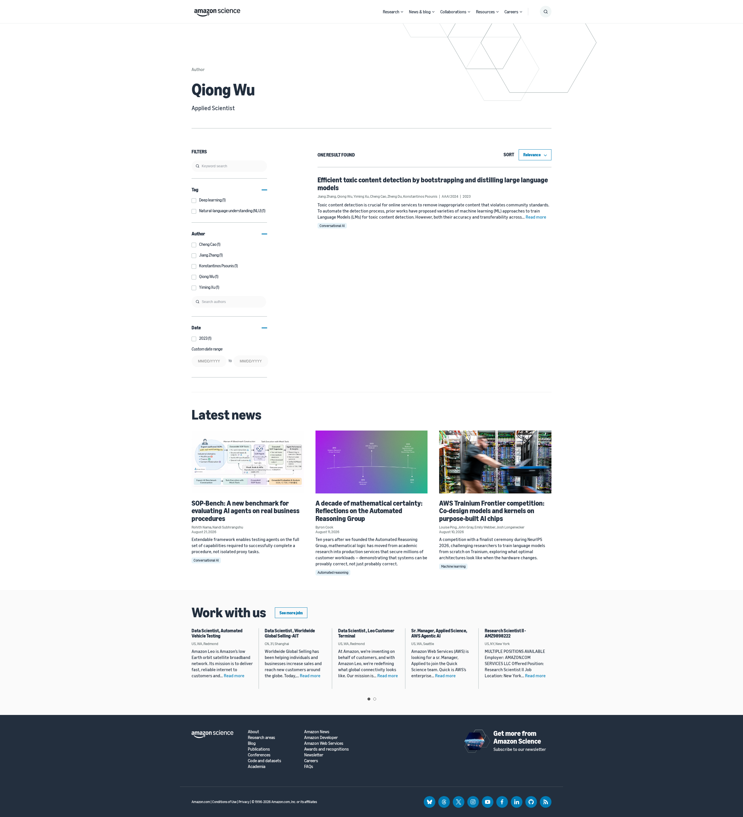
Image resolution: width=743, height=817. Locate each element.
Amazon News (316, 731)
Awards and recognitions (326, 749)
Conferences (259, 755)
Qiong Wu (344, 196)
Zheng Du (394, 196)
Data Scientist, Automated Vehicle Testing (217, 633)
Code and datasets (264, 760)
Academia (256, 766)
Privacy (244, 802)
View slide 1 (368, 699)
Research (391, 11)
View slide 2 (374, 699)
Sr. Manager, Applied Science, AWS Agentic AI (439, 633)
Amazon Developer (321, 737)
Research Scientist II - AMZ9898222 (505, 633)
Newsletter (313, 755)
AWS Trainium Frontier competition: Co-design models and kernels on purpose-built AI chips (491, 510)
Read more (536, 216)
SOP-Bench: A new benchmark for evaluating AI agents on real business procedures (246, 510)
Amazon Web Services (323, 743)
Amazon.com (201, 802)
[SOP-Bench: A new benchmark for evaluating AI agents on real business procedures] (248, 462)
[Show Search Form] (545, 11)
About (253, 731)
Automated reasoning (333, 572)
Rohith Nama (201, 527)
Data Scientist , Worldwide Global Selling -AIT (290, 633)
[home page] (217, 11)
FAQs (308, 766)
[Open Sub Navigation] (402, 12)
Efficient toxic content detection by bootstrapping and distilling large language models (433, 183)
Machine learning (453, 566)
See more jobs (291, 612)
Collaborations (453, 11)
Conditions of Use (224, 802)
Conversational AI (332, 226)
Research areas (261, 737)
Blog (252, 743)
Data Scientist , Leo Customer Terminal (366, 633)
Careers (511, 11)
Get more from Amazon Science (517, 737)
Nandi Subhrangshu (227, 527)
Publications (259, 749)
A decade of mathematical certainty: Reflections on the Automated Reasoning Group (369, 510)
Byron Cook (324, 527)
